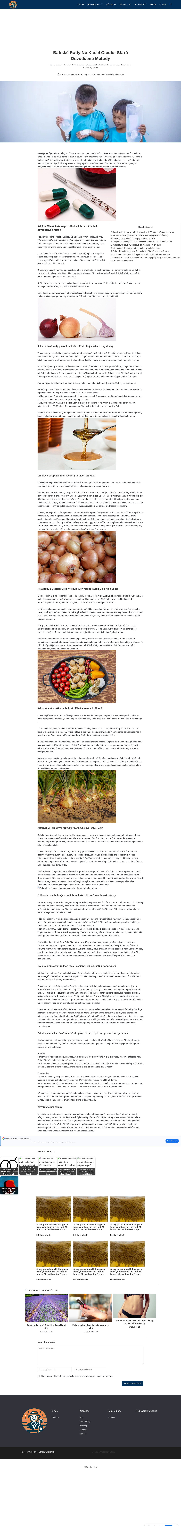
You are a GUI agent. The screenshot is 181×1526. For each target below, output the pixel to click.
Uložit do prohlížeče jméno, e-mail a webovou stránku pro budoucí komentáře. (77, 1376)
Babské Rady (65, 65)
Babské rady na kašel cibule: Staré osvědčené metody (100, 75)
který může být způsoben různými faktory (84, 835)
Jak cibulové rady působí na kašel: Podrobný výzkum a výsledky (140, 235)
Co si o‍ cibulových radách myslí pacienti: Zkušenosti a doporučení (140, 254)
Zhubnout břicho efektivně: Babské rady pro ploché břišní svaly (134, 1322)
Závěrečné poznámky (122, 261)
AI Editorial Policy (90, 1467)
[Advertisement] (90, 27)
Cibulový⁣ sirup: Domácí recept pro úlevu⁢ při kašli (133, 238)
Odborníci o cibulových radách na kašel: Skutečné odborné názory (140, 251)
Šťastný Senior (92, 68)
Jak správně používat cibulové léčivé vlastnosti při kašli (136, 245)
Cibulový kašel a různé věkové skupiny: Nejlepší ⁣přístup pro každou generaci (145, 258)
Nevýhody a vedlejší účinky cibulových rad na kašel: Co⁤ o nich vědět (141, 242)
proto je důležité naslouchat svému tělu (121, 765)
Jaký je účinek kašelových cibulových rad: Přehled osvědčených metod (142, 232)
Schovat (148, 227)
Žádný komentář (122, 65)
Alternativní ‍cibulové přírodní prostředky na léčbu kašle (135, 248)
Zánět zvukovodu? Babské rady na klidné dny (46, 1326)
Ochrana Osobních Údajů (103, 1452)
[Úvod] (58, 75)
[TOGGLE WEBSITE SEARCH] (171, 4)
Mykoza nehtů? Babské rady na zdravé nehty (90, 1326)
